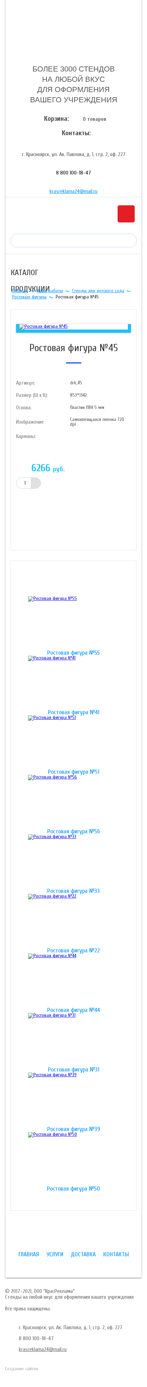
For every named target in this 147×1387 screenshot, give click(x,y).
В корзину (51, 500)
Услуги (54, 1254)
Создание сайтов (21, 1369)
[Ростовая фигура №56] (73, 802)
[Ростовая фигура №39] (73, 1100)
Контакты (116, 1254)
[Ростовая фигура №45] (43, 327)
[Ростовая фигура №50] (73, 1159)
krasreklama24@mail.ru (73, 191)
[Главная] (73, 32)
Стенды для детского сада (98, 291)
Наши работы (50, 291)
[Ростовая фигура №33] (73, 861)
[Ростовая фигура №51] (73, 742)
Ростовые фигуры (29, 297)
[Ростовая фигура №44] (73, 980)
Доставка (83, 1254)
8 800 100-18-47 (73, 173)
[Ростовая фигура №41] (73, 683)
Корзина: (56, 119)
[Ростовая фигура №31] (73, 1040)
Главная (20, 291)
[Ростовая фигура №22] (73, 921)
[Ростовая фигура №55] (73, 623)
